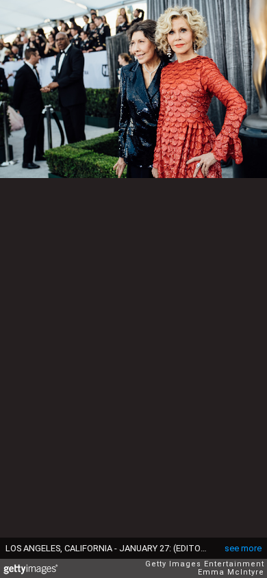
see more (243, 548)
